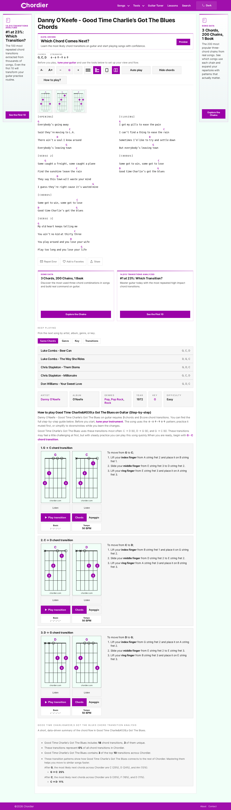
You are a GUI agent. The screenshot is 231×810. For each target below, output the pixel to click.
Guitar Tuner (156, 5)
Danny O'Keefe (50, 399)
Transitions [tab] (91, 341)
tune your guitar (67, 62)
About (203, 806)
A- (41, 70)
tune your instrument (109, 421)
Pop (107, 399)
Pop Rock (117, 399)
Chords (79, 517)
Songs (121, 5)
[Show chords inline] (88, 70)
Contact (212, 806)
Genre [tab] (65, 341)
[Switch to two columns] (116, 70)
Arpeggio (94, 517)
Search (186, 5)
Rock (107, 402)
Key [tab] (77, 341)
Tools (136, 5)
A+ (50, 70)
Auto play (136, 70)
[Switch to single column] (107, 70)
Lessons (172, 5)
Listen (55, 508)
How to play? (52, 80)
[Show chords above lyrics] (97, 70)
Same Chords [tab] (48, 341)
